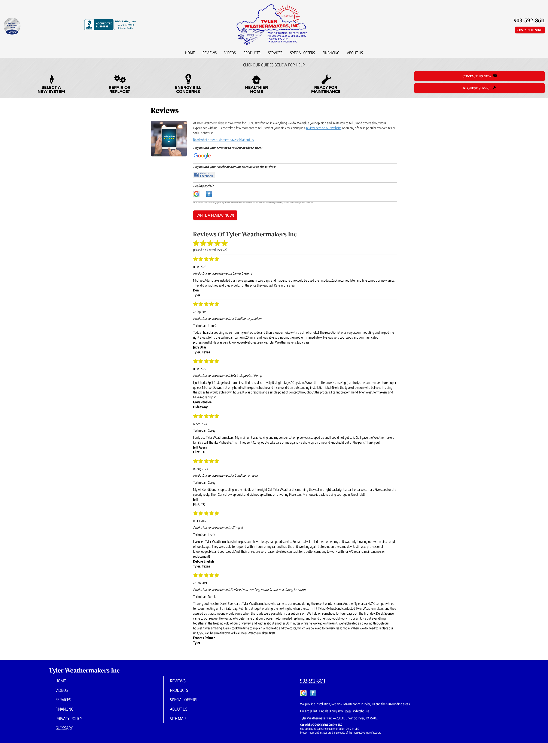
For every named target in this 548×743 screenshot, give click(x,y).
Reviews (210, 52)
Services (275, 52)
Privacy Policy (68, 718)
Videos (230, 52)
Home (190, 52)
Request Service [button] (477, 88)
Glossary (64, 727)
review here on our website (323, 128)
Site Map (178, 718)
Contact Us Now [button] (529, 30)
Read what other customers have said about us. (223, 140)
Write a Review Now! (215, 215)
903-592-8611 (312, 681)
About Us (355, 52)
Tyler (348, 711)
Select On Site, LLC (331, 724)
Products (251, 52)
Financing (331, 52)
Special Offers (302, 52)
